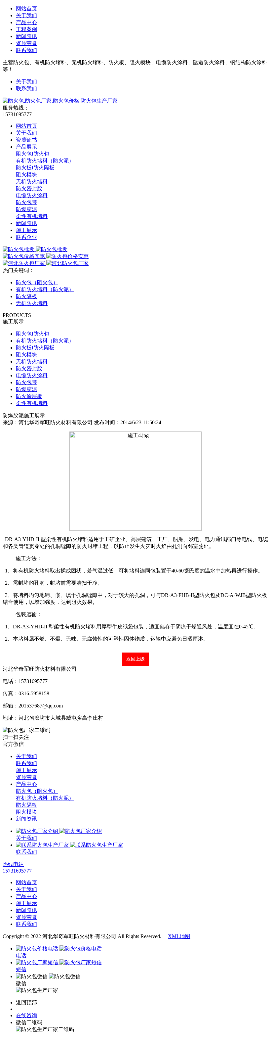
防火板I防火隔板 (35, 167)
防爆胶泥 (26, 209)
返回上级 (135, 659)
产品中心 (26, 22)
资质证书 (26, 140)
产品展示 (26, 147)
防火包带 (26, 202)
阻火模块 (26, 174)
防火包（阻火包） (37, 282)
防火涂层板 (29, 396)
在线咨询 (26, 1015)
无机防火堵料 (32, 181)
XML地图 (179, 936)
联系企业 (26, 237)
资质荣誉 (26, 43)
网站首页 (26, 8)
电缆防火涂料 (32, 195)
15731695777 (30, 1009)
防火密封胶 (29, 188)
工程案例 (26, 29)
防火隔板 (26, 296)
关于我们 (26, 15)
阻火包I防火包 (32, 154)
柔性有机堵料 (32, 216)
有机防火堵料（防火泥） (45, 160)
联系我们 (26, 50)
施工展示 (26, 230)
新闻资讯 (26, 36)
